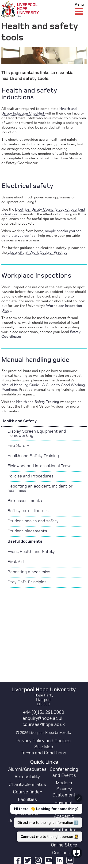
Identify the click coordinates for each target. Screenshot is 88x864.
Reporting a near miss (29, 572)
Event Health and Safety (31, 552)
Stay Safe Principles (27, 582)
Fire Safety (18, 446)
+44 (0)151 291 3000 (43, 712)
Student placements (27, 531)
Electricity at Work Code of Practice (37, 253)
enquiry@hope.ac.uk (43, 718)
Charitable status (27, 784)
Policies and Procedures (31, 476)
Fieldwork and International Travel (40, 466)
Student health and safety (33, 521)
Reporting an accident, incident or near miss (40, 488)
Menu (79, 4)
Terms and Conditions (43, 753)
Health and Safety (19, 421)
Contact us (64, 852)
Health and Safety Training (33, 456)
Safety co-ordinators (28, 511)
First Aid (16, 562)
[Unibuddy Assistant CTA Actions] (46, 818)
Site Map (43, 747)
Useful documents (25, 541)
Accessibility (27, 776)
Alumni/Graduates (27, 769)
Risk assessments (25, 501)
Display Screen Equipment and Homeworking (37, 433)
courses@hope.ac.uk (44, 724)
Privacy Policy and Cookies (43, 741)
